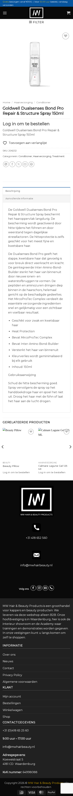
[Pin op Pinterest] (31, 164)
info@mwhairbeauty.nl (36, 565)
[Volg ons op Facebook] (33, 588)
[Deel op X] (19, 164)
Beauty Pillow (11, 466)
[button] (5, 13)
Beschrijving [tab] (12, 191)
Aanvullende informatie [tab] (19, 198)
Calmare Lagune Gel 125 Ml (52, 467)
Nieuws (8, 661)
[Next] (70, 454)
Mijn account (12, 696)
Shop (6, 716)
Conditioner (43, 102)
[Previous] (3, 454)
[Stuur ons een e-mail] (45, 588)
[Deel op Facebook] (12, 164)
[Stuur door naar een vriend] (25, 164)
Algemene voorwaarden (20, 681)
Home (6, 102)
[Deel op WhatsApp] (6, 164)
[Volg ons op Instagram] (39, 588)
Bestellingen (12, 703)
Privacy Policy (12, 675)
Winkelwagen (13, 710)
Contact (8, 668)
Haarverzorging (23, 102)
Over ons (9, 654)
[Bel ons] (51, 588)
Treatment (58, 156)
